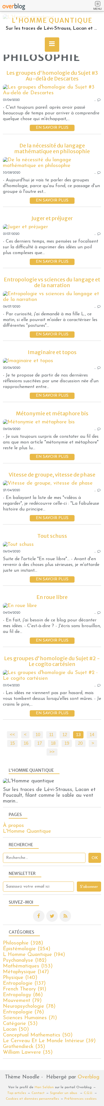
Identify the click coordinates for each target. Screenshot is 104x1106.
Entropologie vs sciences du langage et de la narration (52, 282)
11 (51, 734)
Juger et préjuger (52, 218)
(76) (23, 1012)
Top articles (16, 1093)
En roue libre (52, 597)
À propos (13, 825)
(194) (34, 954)
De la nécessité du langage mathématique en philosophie (52, 148)
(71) (30, 1018)
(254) (26, 949)
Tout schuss (52, 536)
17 (39, 743)
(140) (20, 977)
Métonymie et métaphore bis (52, 413)
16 (26, 743)
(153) (28, 966)
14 (92, 734)
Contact (37, 1093)
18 (53, 743)
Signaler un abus (64, 1093)
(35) (24, 1046)
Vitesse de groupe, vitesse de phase (52, 474)
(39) (49, 1041)
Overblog (88, 1077)
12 (64, 734)
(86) (23, 995)
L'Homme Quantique (27, 831)
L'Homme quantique (52, 20)
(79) (22, 1000)
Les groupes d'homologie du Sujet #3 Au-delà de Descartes (52, 76)
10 (38, 734)
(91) (24, 989)
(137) (24, 983)
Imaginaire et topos (52, 352)
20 (80, 743)
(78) (29, 1006)
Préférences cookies (80, 1099)
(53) (20, 1023)
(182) (25, 960)
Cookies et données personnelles (32, 1099)
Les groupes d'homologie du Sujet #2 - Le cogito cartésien (52, 661)
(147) (26, 972)
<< (12, 734)
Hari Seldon (44, 1087)
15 (12, 743)
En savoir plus (52, 128)
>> (52, 752)
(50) (16, 1029)
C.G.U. (88, 1093)
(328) (23, 943)
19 (66, 743)
